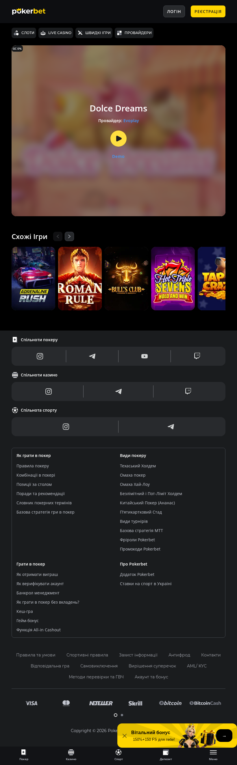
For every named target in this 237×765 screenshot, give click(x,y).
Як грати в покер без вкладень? (47, 602)
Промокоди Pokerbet (140, 549)
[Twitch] (197, 356)
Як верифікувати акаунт (40, 583)
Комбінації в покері (35, 475)
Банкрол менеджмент (38, 593)
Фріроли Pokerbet (137, 539)
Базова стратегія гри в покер (45, 512)
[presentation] (23, 755)
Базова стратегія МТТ (141, 530)
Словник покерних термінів (44, 502)
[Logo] (33, 11)
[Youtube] (144, 356)
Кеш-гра (24, 611)
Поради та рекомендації (40, 493)
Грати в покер (30, 564)
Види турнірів (134, 521)
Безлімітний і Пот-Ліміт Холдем (151, 493)
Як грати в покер (33, 455)
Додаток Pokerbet (137, 574)
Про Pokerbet (133, 564)
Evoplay (131, 120)
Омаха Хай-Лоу (135, 484)
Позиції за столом (34, 484)
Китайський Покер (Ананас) (147, 502)
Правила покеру (32, 466)
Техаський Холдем (138, 466)
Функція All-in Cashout (38, 629)
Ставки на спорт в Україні (146, 583)
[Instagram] (40, 356)
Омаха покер (133, 475)
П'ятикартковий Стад (141, 512)
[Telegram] (92, 356)
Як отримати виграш (37, 574)
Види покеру (133, 455)
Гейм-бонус (27, 620)
